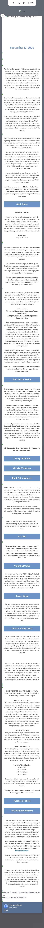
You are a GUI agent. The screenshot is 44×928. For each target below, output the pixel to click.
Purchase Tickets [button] (22, 801)
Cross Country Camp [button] (22, 628)
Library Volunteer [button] (22, 458)
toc (2, 15)
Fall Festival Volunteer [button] (22, 810)
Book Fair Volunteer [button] (22, 478)
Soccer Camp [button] (22, 596)
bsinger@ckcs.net (21, 851)
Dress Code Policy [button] (22, 379)
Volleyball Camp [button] (22, 566)
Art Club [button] (22, 536)
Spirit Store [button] (22, 204)
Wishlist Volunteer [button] (22, 468)
